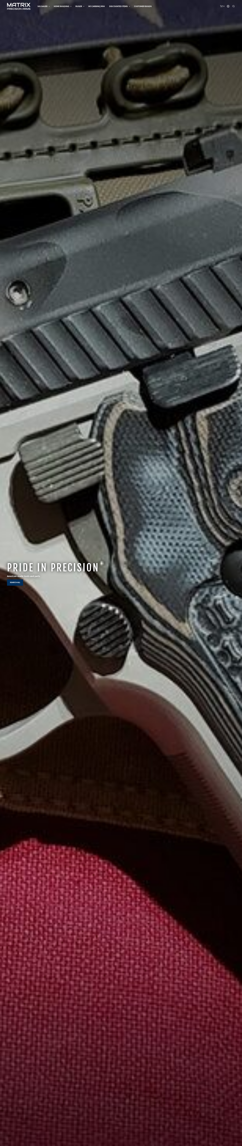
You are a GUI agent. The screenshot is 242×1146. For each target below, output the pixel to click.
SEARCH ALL (15, 582)
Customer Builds (143, 6)
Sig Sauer (42, 6)
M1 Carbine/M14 (96, 6)
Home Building (61, 6)
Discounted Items (118, 6)
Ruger (78, 6)
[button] (222, 6)
